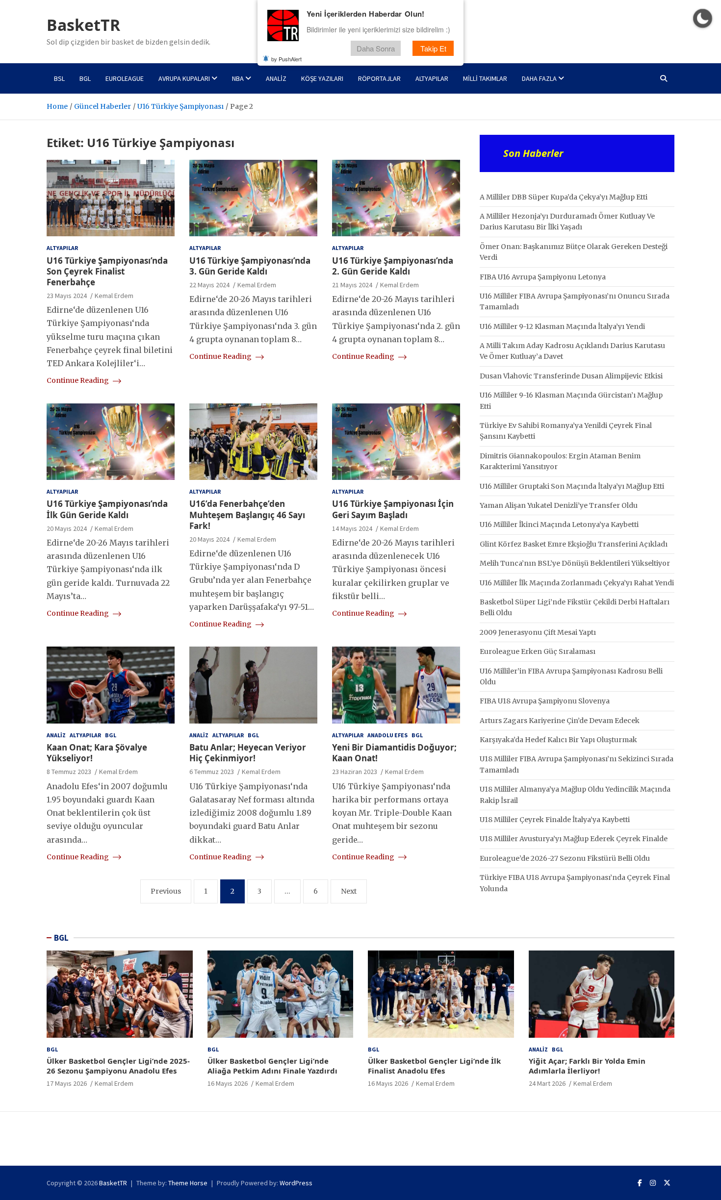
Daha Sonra (376, 48)
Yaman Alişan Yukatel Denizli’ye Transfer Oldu (559, 505)
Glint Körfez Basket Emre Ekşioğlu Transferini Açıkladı (574, 544)
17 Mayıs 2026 (67, 1083)
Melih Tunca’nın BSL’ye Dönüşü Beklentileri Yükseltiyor (575, 563)
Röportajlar (379, 78)
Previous (166, 891)
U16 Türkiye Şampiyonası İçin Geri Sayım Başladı (393, 509)
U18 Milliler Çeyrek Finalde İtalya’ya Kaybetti (555, 819)
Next (349, 891)
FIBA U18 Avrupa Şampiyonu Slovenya (545, 701)
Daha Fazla (539, 78)
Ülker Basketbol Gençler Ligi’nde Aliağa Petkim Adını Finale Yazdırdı (272, 1065)
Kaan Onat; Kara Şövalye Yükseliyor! (97, 753)
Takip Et (433, 48)
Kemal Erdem (114, 295)
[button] (702, 18)
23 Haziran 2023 (354, 771)
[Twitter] (667, 1182)
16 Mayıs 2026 (227, 1083)
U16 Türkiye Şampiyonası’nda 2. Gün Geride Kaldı (392, 266)
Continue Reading (78, 380)
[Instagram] (653, 1182)
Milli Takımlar (485, 78)
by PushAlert (286, 59)
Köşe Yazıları (322, 78)
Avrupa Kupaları (184, 78)
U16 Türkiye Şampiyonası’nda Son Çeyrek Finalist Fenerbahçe (107, 271)
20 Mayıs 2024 (67, 528)
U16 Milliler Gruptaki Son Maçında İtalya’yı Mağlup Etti (572, 486)
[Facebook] (640, 1182)
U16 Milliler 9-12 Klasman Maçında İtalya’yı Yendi (562, 326)
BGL (85, 78)
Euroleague (124, 78)
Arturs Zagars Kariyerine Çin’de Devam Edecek (560, 720)
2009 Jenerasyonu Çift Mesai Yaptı (538, 632)
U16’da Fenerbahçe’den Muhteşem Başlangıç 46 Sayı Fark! (247, 514)
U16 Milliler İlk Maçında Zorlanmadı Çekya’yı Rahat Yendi (577, 582)
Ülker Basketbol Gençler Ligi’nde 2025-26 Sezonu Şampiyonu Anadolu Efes (118, 1065)
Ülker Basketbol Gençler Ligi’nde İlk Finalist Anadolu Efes (434, 1065)
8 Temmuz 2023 (69, 771)
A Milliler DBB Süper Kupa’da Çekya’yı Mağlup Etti (563, 197)
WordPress (296, 1182)
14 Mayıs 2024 (352, 528)
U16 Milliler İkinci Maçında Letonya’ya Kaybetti (559, 524)
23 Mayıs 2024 (67, 295)
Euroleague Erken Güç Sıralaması (537, 651)
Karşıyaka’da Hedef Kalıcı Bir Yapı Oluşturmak (558, 739)
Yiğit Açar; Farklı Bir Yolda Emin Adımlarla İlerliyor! (587, 1065)
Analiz (276, 78)
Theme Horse (187, 1182)
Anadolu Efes (387, 735)
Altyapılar (431, 78)
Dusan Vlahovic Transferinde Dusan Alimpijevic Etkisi (571, 376)
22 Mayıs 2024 (209, 284)
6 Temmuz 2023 (211, 771)
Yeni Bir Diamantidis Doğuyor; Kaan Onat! (394, 753)
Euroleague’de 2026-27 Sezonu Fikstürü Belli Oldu (565, 858)
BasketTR (83, 24)
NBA (238, 78)
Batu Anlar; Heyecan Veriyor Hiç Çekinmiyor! (247, 753)
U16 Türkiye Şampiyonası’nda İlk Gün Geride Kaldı (107, 509)
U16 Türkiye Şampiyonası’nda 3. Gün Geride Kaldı (249, 266)
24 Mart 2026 (547, 1083)
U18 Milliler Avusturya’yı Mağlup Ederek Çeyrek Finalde (574, 838)
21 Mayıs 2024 (352, 284)
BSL (59, 78)
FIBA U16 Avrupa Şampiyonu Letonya (543, 277)
